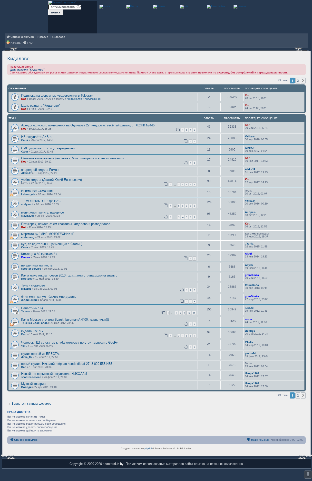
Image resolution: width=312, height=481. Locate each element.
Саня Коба (252, 285)
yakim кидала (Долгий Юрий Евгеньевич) (51, 180)
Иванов (250, 330)
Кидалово (18, 58)
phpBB (148, 448)
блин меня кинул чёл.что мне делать (48, 296)
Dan (23, 334)
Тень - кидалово (33, 285)
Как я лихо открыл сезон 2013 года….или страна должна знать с (69, 275)
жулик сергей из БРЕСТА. (40, 354)
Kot (23, 98)
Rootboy (26, 278)
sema (248, 319)
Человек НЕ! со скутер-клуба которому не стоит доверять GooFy (69, 342)
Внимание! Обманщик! (37, 191)
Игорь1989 (252, 373)
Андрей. (250, 212)
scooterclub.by (113, 464)
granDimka (252, 275)
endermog (27, 237)
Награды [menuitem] (15, 42)
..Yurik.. (249, 243)
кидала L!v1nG (32, 331)
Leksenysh (28, 194)
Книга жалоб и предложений (84, 98)
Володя (26, 387)
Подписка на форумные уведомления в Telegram (57, 95)
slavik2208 (27, 215)
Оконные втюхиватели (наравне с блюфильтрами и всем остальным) (72, 158)
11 (194, 312)
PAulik (249, 342)
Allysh (249, 265)
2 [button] (298, 80)
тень (24, 345)
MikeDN (26, 288)
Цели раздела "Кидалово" (27, 69)
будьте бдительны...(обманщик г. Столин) (51, 244)
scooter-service (31, 268)
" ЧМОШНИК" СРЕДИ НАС (41, 201)
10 (188, 312)
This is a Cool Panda (34, 322)
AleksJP (250, 147)
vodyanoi (27, 204)
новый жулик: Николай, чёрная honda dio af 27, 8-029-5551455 (66, 364)
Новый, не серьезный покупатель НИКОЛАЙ (54, 374)
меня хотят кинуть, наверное (42, 212)
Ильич (25, 257)
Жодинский (29, 299)
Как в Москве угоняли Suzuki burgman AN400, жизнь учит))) (65, 319)
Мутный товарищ (33, 384)
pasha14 (250, 353)
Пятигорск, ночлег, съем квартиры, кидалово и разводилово (65, 224)
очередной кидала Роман (39, 170)
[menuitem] (28, 43)
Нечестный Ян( (32, 308)
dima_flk (26, 357)
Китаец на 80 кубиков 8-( (39, 254)
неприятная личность (37, 265)
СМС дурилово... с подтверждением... (49, 148)
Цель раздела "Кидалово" (40, 105)
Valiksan (250, 136)
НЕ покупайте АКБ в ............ (42, 137)
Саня (24, 140)
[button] (303, 80)
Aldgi (248, 253)
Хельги (25, 311)
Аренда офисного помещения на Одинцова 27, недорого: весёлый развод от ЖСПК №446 (88, 125)
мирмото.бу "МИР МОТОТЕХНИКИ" (47, 234)
